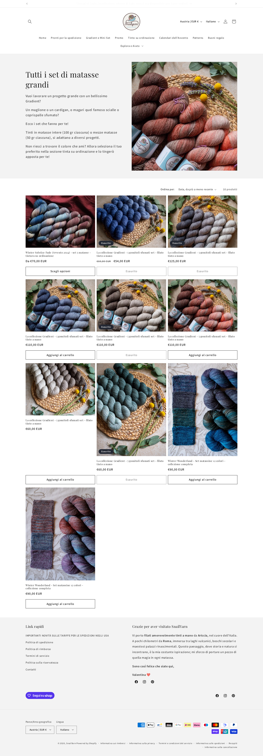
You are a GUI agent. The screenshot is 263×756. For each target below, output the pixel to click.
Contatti (31, 669)
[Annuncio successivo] (236, 3)
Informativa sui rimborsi (113, 743)
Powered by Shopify (86, 743)
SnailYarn (71, 743)
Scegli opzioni (60, 271)
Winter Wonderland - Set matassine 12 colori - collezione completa (196, 462)
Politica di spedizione (39, 642)
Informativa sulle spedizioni (210, 743)
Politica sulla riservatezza (42, 662)
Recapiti (233, 743)
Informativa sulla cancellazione (221, 747)
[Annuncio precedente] (27, 3)
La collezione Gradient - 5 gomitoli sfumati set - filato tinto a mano (130, 254)
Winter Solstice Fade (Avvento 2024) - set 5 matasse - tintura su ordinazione (58, 254)
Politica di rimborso (38, 649)
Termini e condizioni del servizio (175, 743)
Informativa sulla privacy (142, 743)
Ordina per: (167, 189)
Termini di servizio (37, 656)
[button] (30, 21)
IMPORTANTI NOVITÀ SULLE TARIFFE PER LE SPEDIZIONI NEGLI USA (67, 635)
